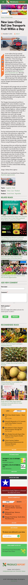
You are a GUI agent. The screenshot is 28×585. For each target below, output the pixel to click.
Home (3, 17)
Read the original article (8, 175)
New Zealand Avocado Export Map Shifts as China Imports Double (14, 435)
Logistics (8, 188)
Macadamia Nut (9, 518)
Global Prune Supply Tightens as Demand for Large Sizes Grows (14, 491)
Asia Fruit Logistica (8, 462)
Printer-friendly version (3, 68)
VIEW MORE (14, 449)
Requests (19, 501)
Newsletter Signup (20, 571)
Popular (19, 411)
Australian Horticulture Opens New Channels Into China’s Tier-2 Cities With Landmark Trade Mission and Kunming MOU (14, 218)
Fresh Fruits (9, 17)
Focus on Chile (14, 477)
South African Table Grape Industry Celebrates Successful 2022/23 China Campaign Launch (11, 403)
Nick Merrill (14, 581)
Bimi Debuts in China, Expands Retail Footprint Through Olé (14, 428)
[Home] (16, 2)
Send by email (3, 70)
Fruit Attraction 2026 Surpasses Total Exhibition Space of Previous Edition (11, 257)
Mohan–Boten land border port (14, 72)
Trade (13, 188)
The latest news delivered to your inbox (14, 532)
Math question (5, 306)
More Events (14, 471)
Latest (7, 411)
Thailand (17, 191)
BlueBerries (8, 514)
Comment (4, 292)
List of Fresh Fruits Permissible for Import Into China (11, 550)
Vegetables (18, 193)
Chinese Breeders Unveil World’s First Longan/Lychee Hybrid (12, 383)
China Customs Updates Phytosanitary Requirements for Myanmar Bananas (14, 442)
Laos (12, 191)
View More (14, 522)
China (8, 191)
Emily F (18, 33)
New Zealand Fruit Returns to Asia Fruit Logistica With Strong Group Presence (12, 238)
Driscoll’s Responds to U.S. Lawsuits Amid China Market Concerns (15, 422)
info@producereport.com (9, 571)
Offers (7, 501)
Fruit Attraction (7, 468)
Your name (4, 287)
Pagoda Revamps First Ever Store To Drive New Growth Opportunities (13, 276)
